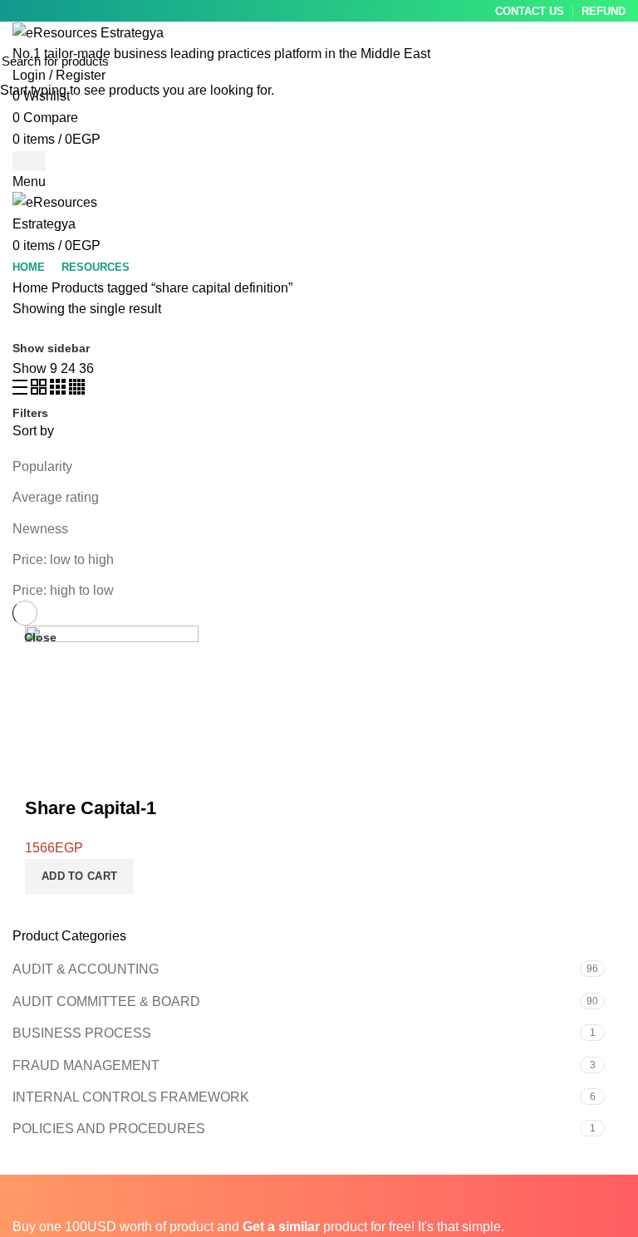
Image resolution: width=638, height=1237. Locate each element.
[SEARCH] (615, 61)
